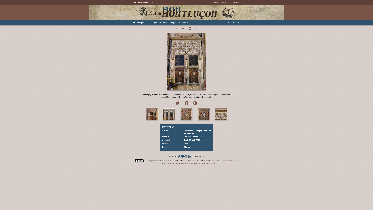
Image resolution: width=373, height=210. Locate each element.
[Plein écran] (189, 28)
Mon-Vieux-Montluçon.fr (143, 3)
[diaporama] (234, 22)
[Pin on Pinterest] (195, 103)
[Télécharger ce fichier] (238, 22)
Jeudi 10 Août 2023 (192, 140)
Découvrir (223, 3)
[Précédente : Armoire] (176, 28)
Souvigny (153, 22)
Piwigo (203, 156)
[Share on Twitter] (178, 103)
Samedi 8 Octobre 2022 (193, 137)
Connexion (234, 3)
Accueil (134, 22)
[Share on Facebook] (187, 103)
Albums (214, 3)
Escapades (141, 22)
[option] (151, 114)
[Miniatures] (183, 28)
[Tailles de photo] (229, 22)
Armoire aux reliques (168, 22)
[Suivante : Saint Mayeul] (196, 28)
